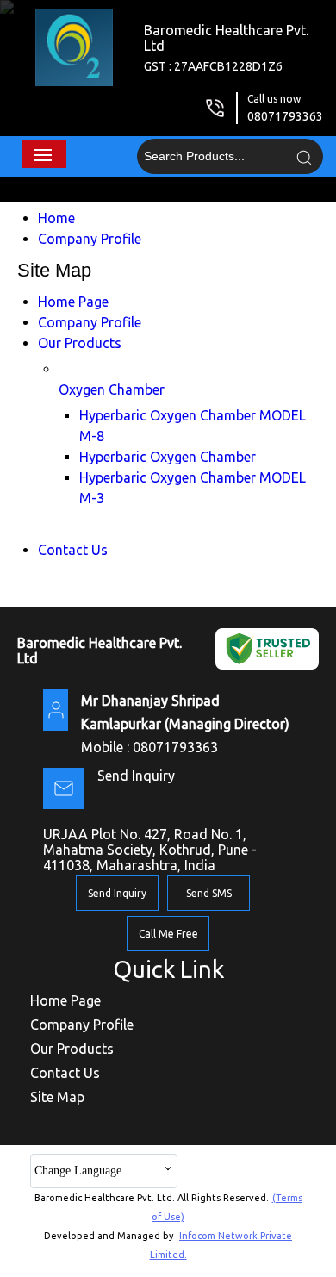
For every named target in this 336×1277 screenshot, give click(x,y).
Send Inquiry (136, 775)
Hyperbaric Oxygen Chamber (167, 456)
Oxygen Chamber (112, 389)
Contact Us (73, 550)
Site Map (57, 1097)
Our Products (79, 343)
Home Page (73, 301)
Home (56, 218)
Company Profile (89, 238)
